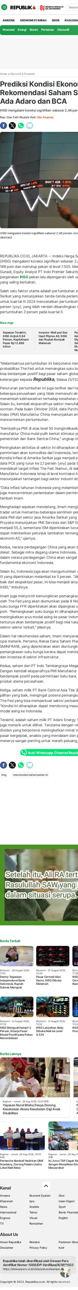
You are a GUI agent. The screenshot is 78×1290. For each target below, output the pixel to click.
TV (2, 1223)
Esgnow (5, 1218)
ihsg (3, 774)
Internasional (8, 1212)
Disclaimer (6, 1247)
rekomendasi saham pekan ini (30, 774)
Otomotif (63, 29)
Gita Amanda (45, 117)
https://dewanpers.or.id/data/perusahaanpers (32, 1269)
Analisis (34, 1206)
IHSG (24, 277)
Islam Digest (66, 1201)
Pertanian (47, 29)
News (3, 1206)
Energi (22, 29)
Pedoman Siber (68, 1242)
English (63, 1218)
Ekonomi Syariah (33, 20)
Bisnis (34, 29)
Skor (61, 1195)
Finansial (9, 29)
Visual (33, 1218)
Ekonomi (16, 73)
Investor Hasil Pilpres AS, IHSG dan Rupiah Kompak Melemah (53, 338)
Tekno (33, 1212)
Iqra (31, 1201)
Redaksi (34, 1242)
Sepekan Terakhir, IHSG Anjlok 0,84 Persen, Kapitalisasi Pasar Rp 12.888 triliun (16, 339)
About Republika (10, 1242)
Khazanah (6, 1201)
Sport (62, 1206)
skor (55, 20)
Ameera (5, 1195)
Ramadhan (36, 1223)
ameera (9, 20)
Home (3, 73)
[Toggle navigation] (4, 7)
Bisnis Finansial (68, 1212)
